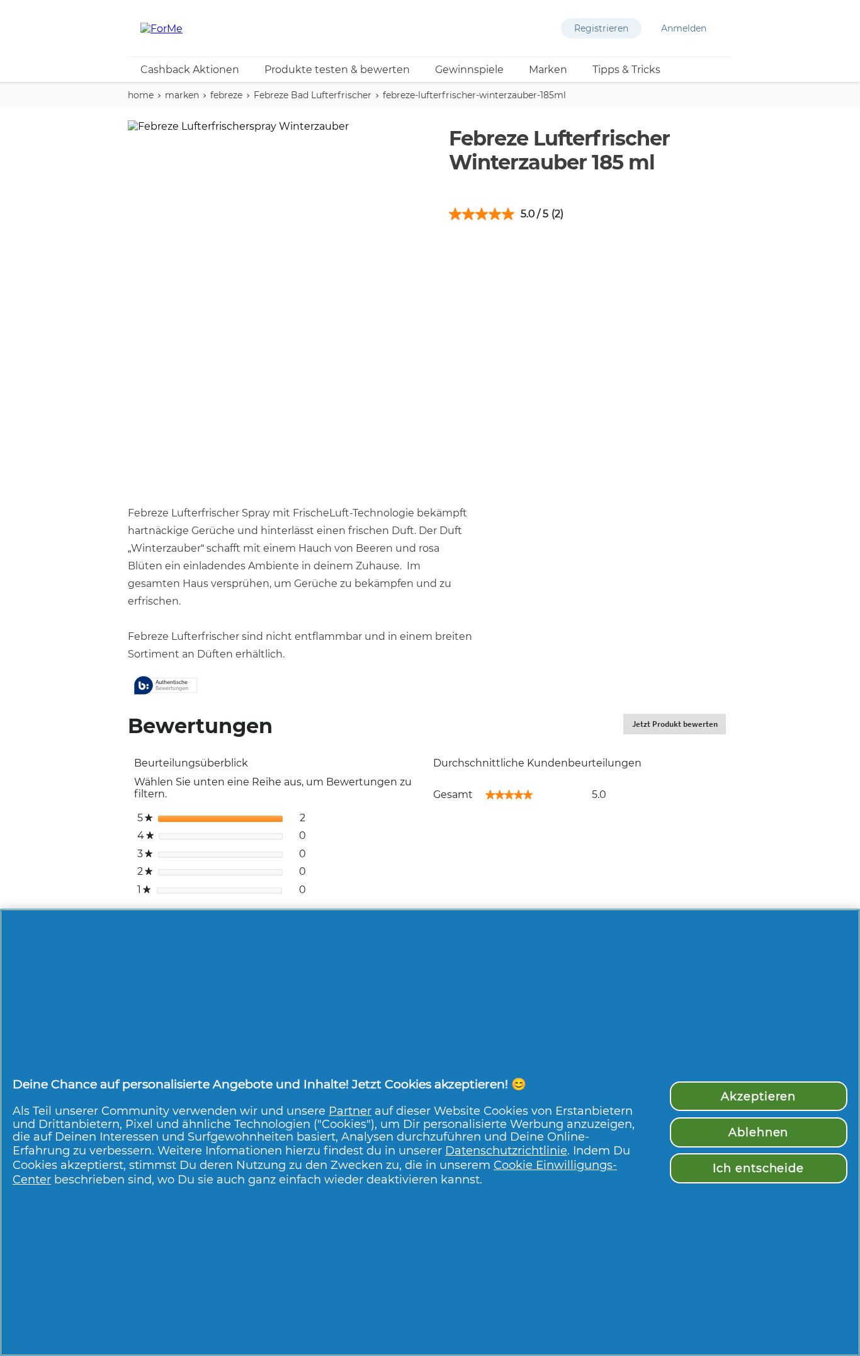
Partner (350, 1110)
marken (182, 95)
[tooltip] (165, 686)
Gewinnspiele (469, 70)
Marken (548, 70)
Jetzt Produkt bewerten (679, 726)
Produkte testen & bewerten (337, 70)
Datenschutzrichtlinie (506, 1150)
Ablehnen (758, 1132)
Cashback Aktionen (189, 70)
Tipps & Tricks (626, 70)
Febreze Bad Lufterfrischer (312, 95)
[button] (601, 28)
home (141, 95)
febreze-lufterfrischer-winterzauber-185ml (474, 95)
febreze (226, 95)
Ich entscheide (758, 1168)
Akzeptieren (758, 1096)
